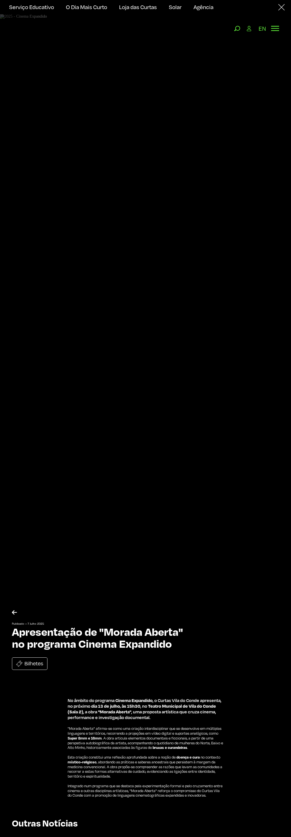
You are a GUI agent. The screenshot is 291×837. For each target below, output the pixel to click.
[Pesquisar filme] (237, 28)
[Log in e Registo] (249, 28)
